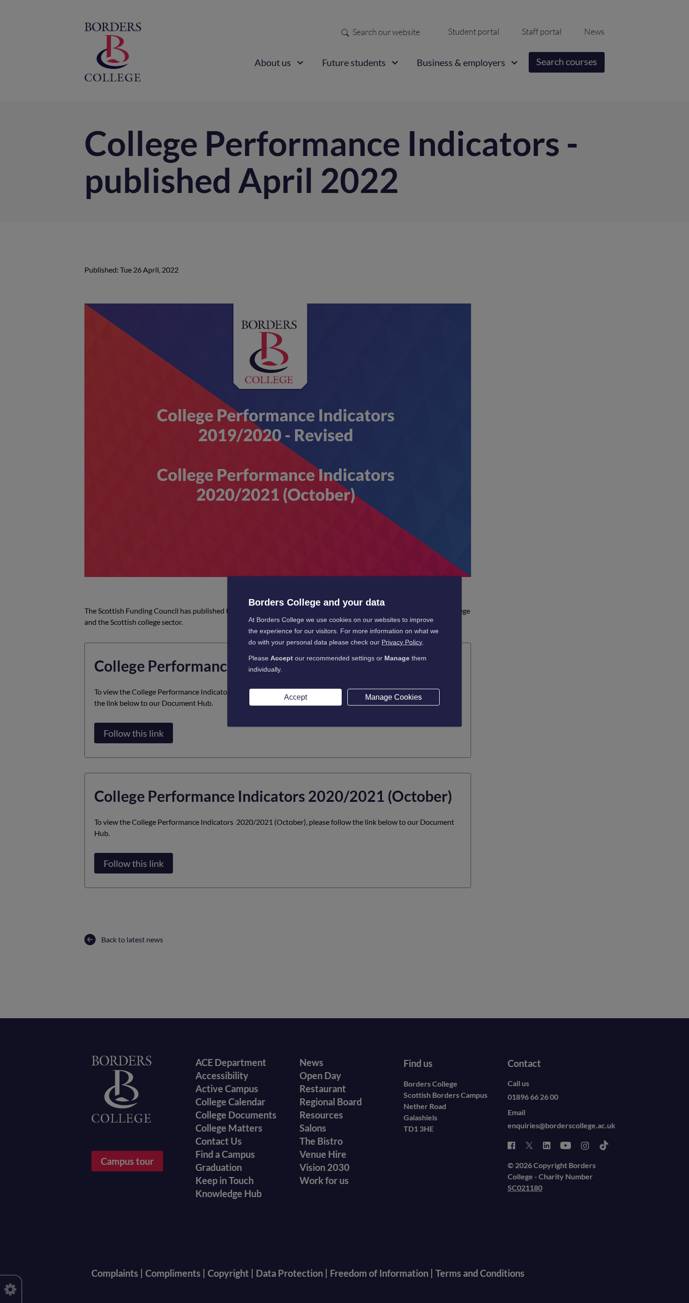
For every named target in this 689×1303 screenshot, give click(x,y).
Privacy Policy (402, 642)
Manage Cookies (393, 697)
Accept (295, 697)
